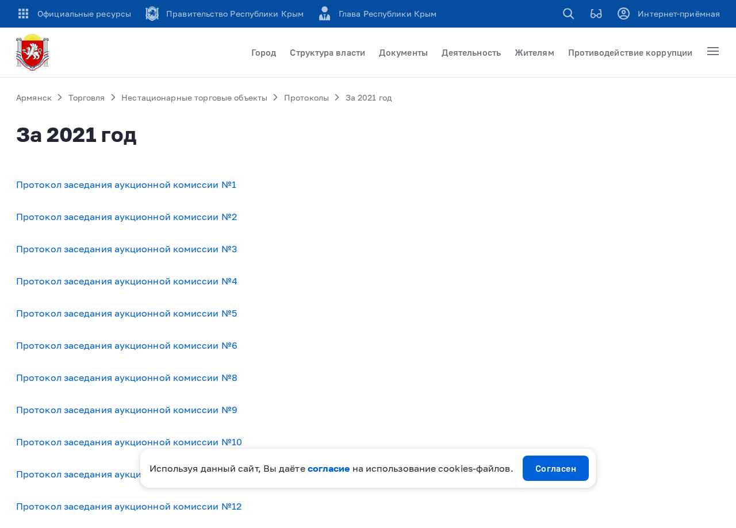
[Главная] (34, 52)
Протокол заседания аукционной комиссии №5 (126, 313)
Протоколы (306, 97)
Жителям (534, 52)
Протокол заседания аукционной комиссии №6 (126, 345)
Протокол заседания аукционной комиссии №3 (126, 249)
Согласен (556, 468)
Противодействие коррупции (630, 52)
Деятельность (471, 52)
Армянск (34, 97)
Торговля (86, 97)
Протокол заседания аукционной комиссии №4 (126, 281)
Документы (403, 52)
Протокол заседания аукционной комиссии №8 (126, 377)
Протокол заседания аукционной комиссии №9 (126, 409)
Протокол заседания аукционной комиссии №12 (128, 506)
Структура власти (327, 52)
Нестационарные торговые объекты (194, 97)
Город (263, 52)
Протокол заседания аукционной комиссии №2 (126, 216)
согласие (329, 468)
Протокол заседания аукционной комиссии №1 (126, 184)
